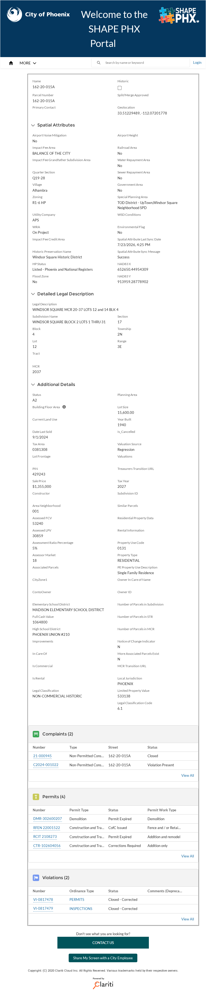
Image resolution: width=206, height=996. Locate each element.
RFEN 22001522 (46, 828)
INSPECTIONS (80, 908)
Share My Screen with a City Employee (103, 958)
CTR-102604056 (47, 845)
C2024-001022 (45, 765)
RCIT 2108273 (45, 836)
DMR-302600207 (47, 818)
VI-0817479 (43, 908)
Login (197, 62)
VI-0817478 (43, 899)
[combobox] (147, 62)
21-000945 (42, 756)
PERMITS (76, 899)
